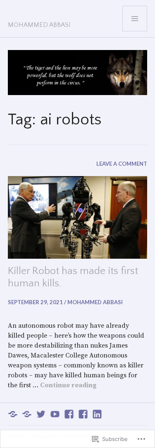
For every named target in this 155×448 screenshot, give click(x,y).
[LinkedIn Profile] (97, 414)
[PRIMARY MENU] (134, 18)
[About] (13, 414)
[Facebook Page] (83, 414)
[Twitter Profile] (41, 414)
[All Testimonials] (27, 414)
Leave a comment (121, 163)
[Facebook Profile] (69, 414)
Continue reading (68, 385)
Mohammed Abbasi (39, 25)
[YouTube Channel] (55, 414)
